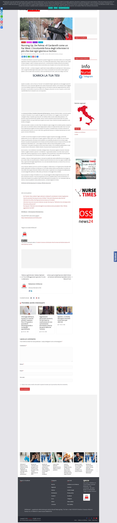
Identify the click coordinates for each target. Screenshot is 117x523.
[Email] (1, 24)
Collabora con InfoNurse (80, 132)
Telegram (69, 498)
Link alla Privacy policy (64, 7)
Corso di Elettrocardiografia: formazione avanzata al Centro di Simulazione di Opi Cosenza (89, 468)
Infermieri (35, 42)
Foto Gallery (70, 504)
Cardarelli (52, 54)
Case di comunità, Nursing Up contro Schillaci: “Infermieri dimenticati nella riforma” (44, 198)
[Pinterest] (1, 22)
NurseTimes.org (56, 509)
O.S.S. (52, 498)
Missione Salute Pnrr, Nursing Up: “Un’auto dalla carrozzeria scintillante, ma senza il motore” (67, 468)
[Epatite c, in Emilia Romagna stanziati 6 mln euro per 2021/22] (64, 307)
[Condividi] (1, 27)
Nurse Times (94, 520)
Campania (23, 42)
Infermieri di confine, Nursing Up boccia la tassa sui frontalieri (39, 200)
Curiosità (53, 504)
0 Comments (46, 54)
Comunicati (29, 42)
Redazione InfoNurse (32, 54)
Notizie (53, 484)
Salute (52, 501)
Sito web (22, 377)
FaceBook (69, 496)
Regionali (41, 42)
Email (21, 371)
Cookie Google (70, 490)
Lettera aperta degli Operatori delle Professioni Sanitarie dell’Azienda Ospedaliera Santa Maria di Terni (59, 277)
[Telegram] (1, 13)
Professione (54, 493)
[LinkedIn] (1, 11)
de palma (56, 54)
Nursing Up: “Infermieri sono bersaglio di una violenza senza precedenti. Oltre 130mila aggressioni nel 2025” (23, 469)
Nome (22, 364)
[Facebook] (1, 8)
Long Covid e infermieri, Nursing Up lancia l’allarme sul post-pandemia (45, 467)
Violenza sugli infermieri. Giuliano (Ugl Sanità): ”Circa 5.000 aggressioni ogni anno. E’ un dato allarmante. (33, 277)
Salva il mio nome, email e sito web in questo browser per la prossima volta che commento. (45, 384)
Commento (23, 345)
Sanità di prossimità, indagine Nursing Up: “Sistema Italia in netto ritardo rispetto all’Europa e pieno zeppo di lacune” (56, 469)
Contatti (76, 134)
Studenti (53, 496)
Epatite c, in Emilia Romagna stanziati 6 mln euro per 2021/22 (64, 319)
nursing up (61, 54)
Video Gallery (70, 501)
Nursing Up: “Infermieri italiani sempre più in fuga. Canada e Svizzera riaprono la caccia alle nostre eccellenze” (34, 469)
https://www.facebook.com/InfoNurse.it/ (31, 218)
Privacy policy (70, 493)
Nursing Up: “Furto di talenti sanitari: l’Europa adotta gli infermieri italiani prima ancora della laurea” (78, 468)
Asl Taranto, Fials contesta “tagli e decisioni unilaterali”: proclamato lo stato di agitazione (45, 196)
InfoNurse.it (27, 509)
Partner (89, 520)
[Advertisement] (46, 102)
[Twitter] (1, 19)
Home (75, 520)
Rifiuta (55, 7)
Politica (53, 490)
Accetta (50, 7)
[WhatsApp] (1, 16)
